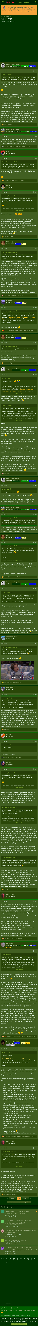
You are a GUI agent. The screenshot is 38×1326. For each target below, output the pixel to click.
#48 (36, 375)
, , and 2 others (12, 577)
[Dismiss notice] (35, 7)
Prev (13, 1198)
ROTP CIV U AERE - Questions (15, 1240)
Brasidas (7, 1225)
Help (28, 1310)
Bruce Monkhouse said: (8, 162)
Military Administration (16, 1225)
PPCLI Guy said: (6, 74)
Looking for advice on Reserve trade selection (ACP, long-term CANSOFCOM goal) (21, 1249)
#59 (36, 1049)
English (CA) (15, 1308)
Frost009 (7, 1215)
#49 (36, 485)
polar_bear (7, 1242)
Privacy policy (22, 1310)
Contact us (4, 1310)
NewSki (4, 21)
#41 (36, 71)
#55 (36, 741)
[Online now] (4, 691)
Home (33, 1310)
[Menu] (2, 2)
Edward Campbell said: (8, 1151)
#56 (36, 769)
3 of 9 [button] (19, 1198)
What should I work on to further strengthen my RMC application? (17, 1212)
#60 (36, 1148)
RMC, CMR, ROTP (14, 1215)
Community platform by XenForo (16, 1315)
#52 (36, 588)
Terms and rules (13, 1310)
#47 (36, 342)
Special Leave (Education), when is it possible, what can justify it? (18, 1222)
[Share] (33, 71)
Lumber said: (5, 489)
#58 (36, 951)
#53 (36, 643)
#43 (36, 158)
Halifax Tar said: (6, 955)
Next (24, 1198)
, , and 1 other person (19, 330)
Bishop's (3, 352)
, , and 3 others (16, 146)
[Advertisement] (19, 42)
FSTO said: (5, 378)
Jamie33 (7, 1251)
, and (14, 295)
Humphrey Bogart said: (8, 196)
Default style (6, 1308)
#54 (36, 694)
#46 (36, 307)
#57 (36, 901)
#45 (36, 248)
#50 (36, 514)
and (9, 363)
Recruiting (12, 1251)
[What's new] (32, 2)
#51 (36, 542)
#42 (36, 136)
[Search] (36, 2)
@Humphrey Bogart (7, 904)
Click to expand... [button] (19, 210)
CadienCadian (8, 1234)
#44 (36, 192)
